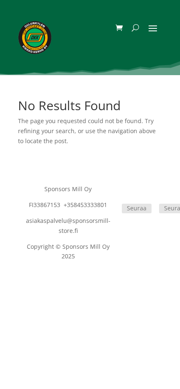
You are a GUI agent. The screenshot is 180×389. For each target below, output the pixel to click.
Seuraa (137, 208)
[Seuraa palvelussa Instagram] (162, 190)
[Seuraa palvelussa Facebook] (125, 190)
